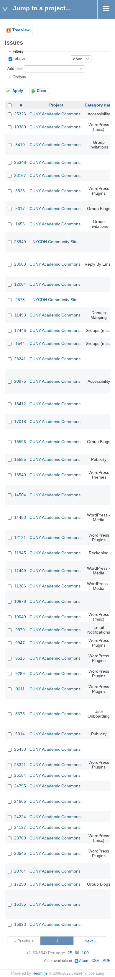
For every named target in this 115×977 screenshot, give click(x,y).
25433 (20, 749)
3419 (20, 144)
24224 (20, 816)
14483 (20, 517)
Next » (90, 941)
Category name (100, 105)
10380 (20, 127)
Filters (18, 51)
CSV (95, 961)
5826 (20, 190)
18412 (20, 403)
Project (56, 105)
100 (85, 952)
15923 (20, 924)
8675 (20, 713)
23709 (20, 838)
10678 (20, 601)
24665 (20, 801)
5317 (20, 208)
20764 (20, 871)
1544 (20, 343)
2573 (20, 299)
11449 (20, 570)
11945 (20, 552)
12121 (20, 537)
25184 (20, 775)
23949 (20, 241)
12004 (20, 284)
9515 (20, 658)
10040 (20, 616)
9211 (20, 689)
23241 (20, 358)
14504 (20, 494)
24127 (20, 827)
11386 (20, 586)
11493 (20, 315)
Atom (83, 961)
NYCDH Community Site (55, 241)
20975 (20, 381)
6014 (20, 733)
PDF (106, 961)
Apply (17, 91)
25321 (20, 764)
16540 (20, 474)
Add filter (15, 69)
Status (19, 58)
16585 (20, 459)
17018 (20, 421)
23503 (20, 264)
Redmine (39, 973)
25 (70, 952)
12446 (20, 330)
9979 (20, 629)
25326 (20, 114)
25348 (20, 162)
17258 (20, 884)
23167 (20, 175)
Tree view (20, 30)
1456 (20, 224)
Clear (41, 91)
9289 (20, 673)
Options (19, 77)
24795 (20, 786)
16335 (20, 904)
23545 (20, 853)
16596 (20, 441)
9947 (20, 642)
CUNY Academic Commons (54, 114)
